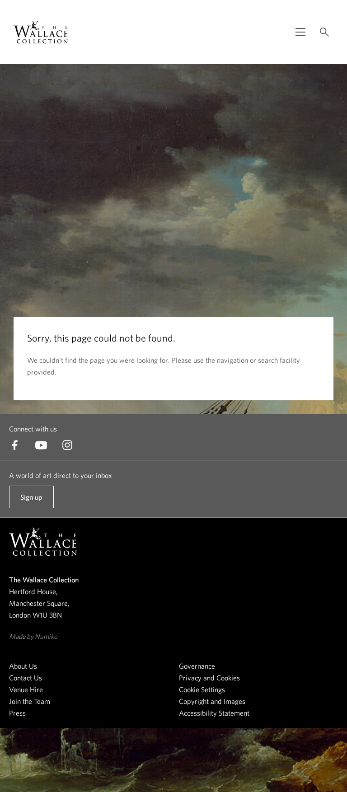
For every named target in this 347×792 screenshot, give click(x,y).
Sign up (31, 500)
